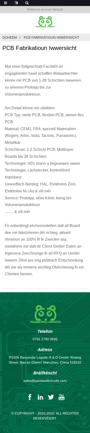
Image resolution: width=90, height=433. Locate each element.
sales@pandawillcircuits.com (45, 381)
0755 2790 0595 (45, 339)
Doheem (9, 37)
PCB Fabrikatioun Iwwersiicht (51, 37)
